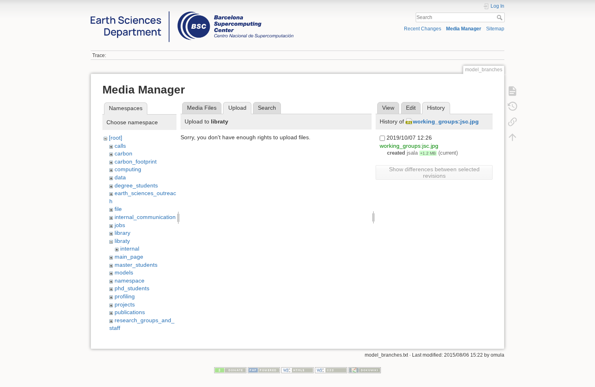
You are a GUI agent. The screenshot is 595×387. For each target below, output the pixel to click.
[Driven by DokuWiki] (364, 369)
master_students (136, 265)
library (122, 233)
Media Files (202, 107)
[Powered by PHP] (264, 369)
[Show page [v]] (512, 90)
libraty (122, 241)
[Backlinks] (512, 121)
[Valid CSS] (331, 369)
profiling (125, 296)
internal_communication (145, 217)
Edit (411, 107)
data (120, 177)
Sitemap (495, 29)
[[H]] (192, 13)
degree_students (136, 185)
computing (128, 169)
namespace (129, 280)
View (388, 107)
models (124, 272)
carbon (123, 153)
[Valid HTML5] (297, 369)
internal (129, 248)
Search (500, 17)
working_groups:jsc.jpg (446, 121)
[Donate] (230, 369)
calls (120, 145)
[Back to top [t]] (512, 137)
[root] (115, 137)
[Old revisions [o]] (512, 106)
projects (125, 304)
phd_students (132, 288)
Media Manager (463, 29)
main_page (129, 256)
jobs (120, 225)
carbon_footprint (136, 161)
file (118, 209)
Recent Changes (422, 29)
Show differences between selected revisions (434, 172)
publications (130, 312)
